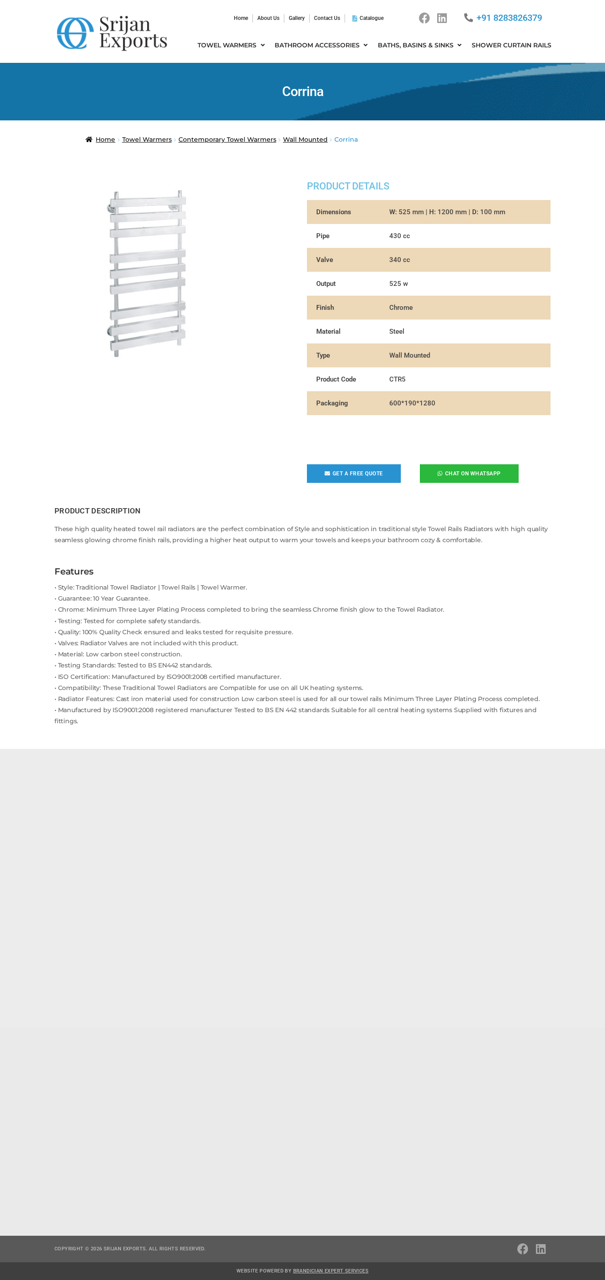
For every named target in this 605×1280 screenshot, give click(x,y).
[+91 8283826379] (468, 17)
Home (105, 139)
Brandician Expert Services (330, 1271)
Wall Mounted (305, 139)
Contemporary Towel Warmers (227, 139)
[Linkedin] (442, 18)
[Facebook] (424, 18)
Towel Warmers (147, 139)
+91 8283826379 (509, 17)
